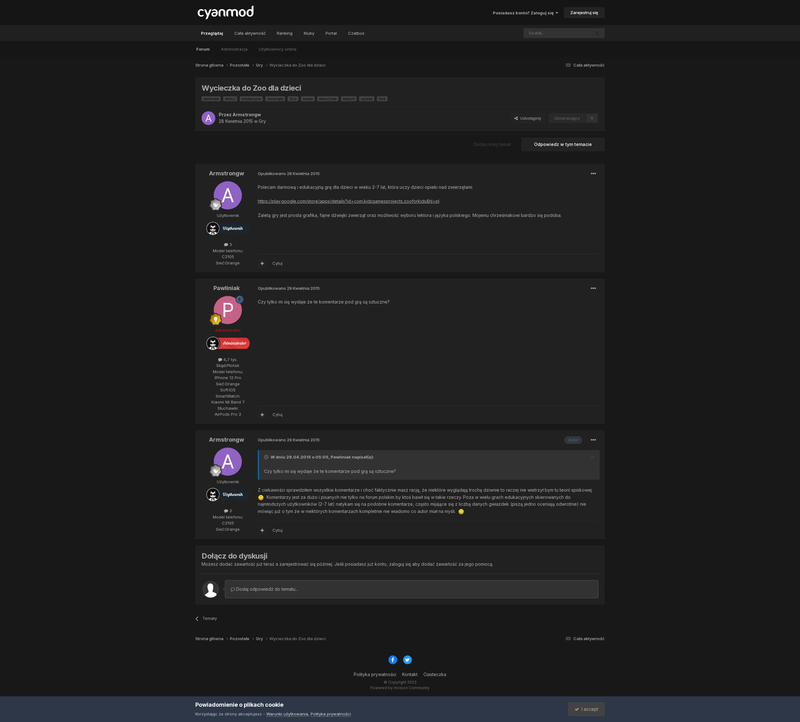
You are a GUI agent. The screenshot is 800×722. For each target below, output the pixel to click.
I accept (588, 709)
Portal (331, 33)
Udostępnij (529, 118)
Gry (262, 121)
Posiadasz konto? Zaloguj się (524, 12)
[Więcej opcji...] (593, 174)
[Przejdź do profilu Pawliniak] (228, 310)
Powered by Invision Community (400, 687)
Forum (203, 49)
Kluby (309, 33)
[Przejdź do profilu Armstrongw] (208, 118)
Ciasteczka (434, 674)
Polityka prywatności (375, 674)
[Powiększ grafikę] (261, 497)
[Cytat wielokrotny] (262, 263)
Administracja (234, 49)
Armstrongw (246, 114)
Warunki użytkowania (287, 713)
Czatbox (356, 33)
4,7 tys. (230, 359)
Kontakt (410, 674)
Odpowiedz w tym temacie (563, 144)
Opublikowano (289, 173)
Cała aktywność (250, 33)
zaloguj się (400, 564)
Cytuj (277, 263)
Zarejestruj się (584, 12)
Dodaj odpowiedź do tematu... (266, 589)
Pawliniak (226, 288)
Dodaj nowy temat (492, 144)
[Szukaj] (597, 33)
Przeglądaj (212, 33)
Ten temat (572, 33)
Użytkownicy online (278, 49)
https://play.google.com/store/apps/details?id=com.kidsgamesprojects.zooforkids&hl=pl (348, 201)
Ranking (284, 33)
